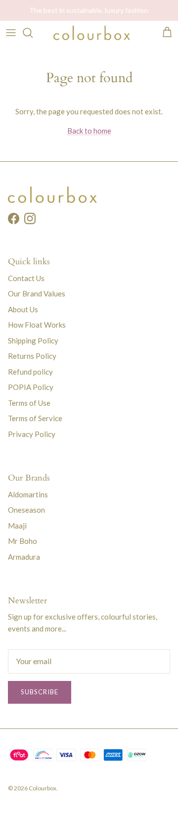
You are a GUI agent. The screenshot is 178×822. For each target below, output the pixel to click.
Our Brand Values (36, 293)
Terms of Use (29, 402)
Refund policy (30, 371)
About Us (23, 309)
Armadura (24, 556)
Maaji (17, 525)
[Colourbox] (91, 33)
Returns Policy (32, 355)
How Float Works (37, 324)
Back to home (89, 130)
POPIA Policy (30, 387)
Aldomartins (28, 494)
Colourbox (42, 788)
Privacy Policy (31, 434)
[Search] (33, 33)
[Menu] (11, 33)
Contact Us (26, 278)
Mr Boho (22, 540)
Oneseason (26, 509)
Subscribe (39, 692)
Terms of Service (35, 418)
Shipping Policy (33, 340)
